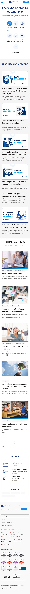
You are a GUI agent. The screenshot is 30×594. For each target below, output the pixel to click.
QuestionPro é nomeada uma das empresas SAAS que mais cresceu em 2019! (14, 386)
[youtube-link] (27, 506)
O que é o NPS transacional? (12, 274)
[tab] (9, 26)
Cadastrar (26, 1)
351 (19, 443)
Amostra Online (6, 493)
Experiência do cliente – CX (7, 270)
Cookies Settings (4, 588)
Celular (23, 493)
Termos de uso (22, 587)
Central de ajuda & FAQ (8, 509)
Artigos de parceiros (15, 493)
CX (13, 496)
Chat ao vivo (17, 509)
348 (8, 443)
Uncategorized (5, 380)
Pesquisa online (5, 305)
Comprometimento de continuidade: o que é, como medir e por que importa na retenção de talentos (18, 463)
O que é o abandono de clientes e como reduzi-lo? (14, 425)
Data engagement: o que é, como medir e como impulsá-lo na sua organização (14, 90)
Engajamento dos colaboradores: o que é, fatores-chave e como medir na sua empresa (19, 477)
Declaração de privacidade (12, 587)
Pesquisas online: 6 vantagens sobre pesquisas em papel (13, 310)
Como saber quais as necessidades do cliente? (15, 348)
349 (11, 443)
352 (22, 443)
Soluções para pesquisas (8, 516)
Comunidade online (7, 496)
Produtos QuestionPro (19, 270)
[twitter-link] (22, 506)
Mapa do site (3, 587)
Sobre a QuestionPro (7, 522)
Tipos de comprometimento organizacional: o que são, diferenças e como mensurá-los (19, 470)
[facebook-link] (19, 506)
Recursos (4, 513)
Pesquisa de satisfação (19, 343)
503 (3, 446)
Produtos (4, 519)
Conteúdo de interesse (7, 525)
